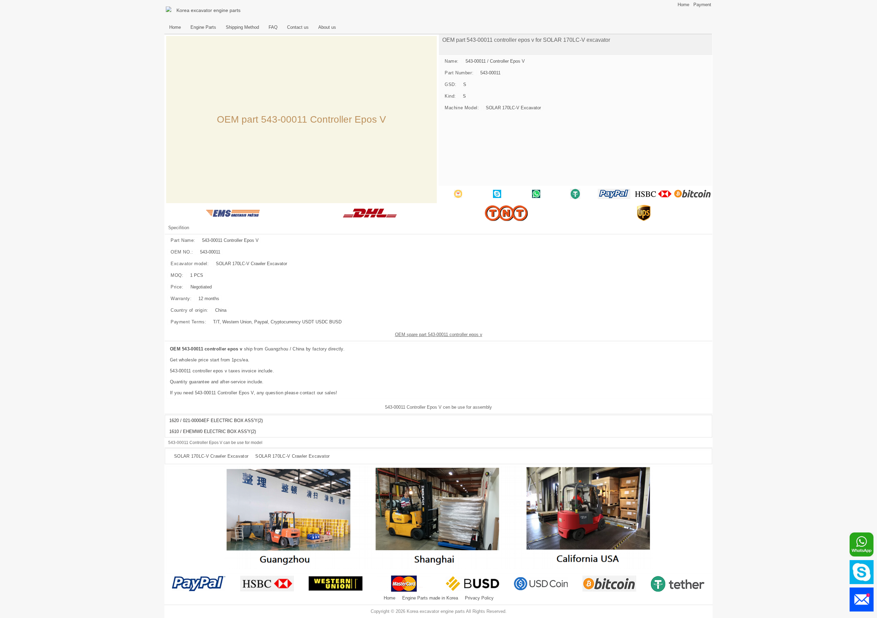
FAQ (273, 27)
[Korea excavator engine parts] (169, 10)
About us (327, 27)
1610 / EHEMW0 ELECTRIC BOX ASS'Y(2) (212, 431)
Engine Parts (203, 27)
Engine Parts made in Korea (430, 598)
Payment (702, 4)
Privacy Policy (479, 598)
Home (683, 4)
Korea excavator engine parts (208, 10)
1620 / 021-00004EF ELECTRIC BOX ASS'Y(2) (216, 420)
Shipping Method (242, 27)
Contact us (298, 27)
